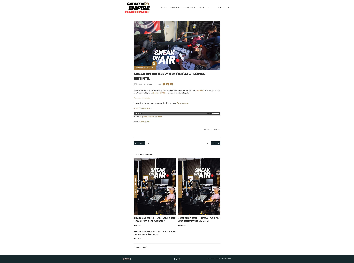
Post (144, 143)
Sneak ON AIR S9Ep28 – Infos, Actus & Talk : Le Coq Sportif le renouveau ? (154, 219)
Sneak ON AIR (175, 8)
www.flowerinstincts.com (142, 108)
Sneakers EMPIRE (159, 93)
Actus (163, 8)
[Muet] (213, 114)
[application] (177, 113)
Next (211, 143)
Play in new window (147, 117)
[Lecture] (136, 114)
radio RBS (199, 90)
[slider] (216, 113)
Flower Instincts (182, 103)
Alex (140, 84)
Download (158, 117)
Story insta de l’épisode (142, 98)
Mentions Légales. (212, 259)
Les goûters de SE (189, 8)
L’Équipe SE (203, 8)
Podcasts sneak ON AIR (144, 68)
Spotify (143, 122)
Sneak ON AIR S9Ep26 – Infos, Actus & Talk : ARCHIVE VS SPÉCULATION (154, 233)
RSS (148, 122)
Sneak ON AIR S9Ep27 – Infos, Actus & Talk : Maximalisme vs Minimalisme (199, 219)
